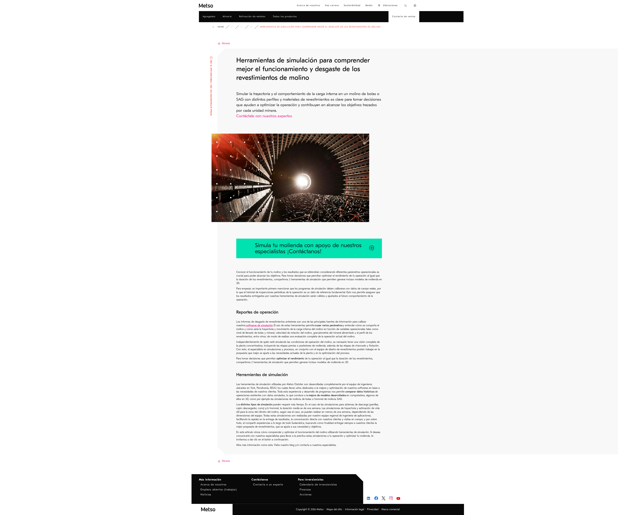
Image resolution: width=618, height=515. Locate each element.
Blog (244, 27)
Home (221, 27)
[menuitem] (388, 5)
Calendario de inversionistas (318, 484)
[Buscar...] (406, 5)
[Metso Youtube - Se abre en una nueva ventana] (398, 498)
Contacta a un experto (268, 484)
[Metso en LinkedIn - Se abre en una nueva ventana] (369, 498)
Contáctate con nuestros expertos (264, 116)
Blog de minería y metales (253, 27)
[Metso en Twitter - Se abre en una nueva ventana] (383, 498)
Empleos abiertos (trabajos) (219, 489)
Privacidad (372, 509)
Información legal (354, 509)
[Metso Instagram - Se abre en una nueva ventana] (391, 498)
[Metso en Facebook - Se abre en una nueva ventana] (376, 498)
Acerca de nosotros (214, 484)
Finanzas (305, 489)
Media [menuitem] (369, 5)
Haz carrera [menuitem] (332, 5)
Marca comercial (390, 509)
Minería (226, 43)
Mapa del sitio (334, 509)
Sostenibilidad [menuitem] (352, 5)
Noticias (206, 494)
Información (234, 27)
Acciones (306, 494)
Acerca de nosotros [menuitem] (308, 5)
